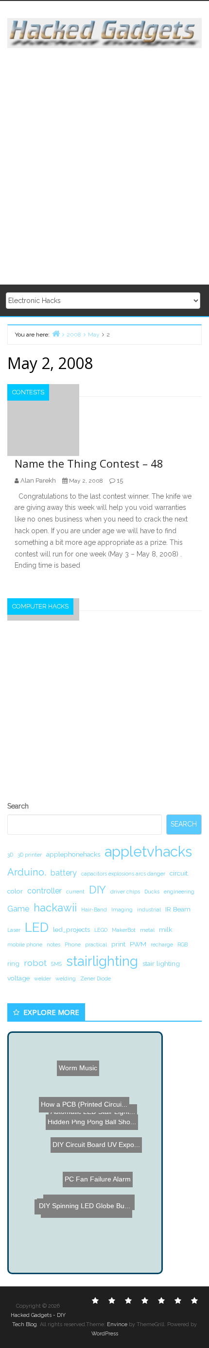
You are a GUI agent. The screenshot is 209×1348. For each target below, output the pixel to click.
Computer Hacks (40, 606)
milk (165, 929)
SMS (56, 964)
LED (37, 927)
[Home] (56, 333)
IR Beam (178, 909)
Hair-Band (94, 909)
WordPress (104, 1334)
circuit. (179, 873)
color (15, 891)
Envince (117, 1324)
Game (18, 908)
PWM (138, 944)
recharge (162, 944)
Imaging (122, 909)
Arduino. (26, 872)
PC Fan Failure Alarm (96, 1191)
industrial (149, 909)
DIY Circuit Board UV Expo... (98, 1168)
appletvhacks (148, 851)
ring (13, 963)
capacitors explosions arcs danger (123, 873)
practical (96, 944)
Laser (13, 930)
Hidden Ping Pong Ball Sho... (88, 1142)
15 (120, 480)
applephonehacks (73, 854)
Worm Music (71, 1066)
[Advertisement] (104, 167)
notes (53, 944)
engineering (179, 891)
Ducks (151, 891)
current (75, 891)
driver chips (125, 891)
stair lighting (161, 963)
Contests (28, 392)
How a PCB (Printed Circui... (86, 1114)
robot (35, 963)
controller (44, 890)
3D (10, 855)
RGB (182, 944)
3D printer (29, 855)
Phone (73, 944)
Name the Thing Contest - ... (86, 1211)
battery (64, 872)
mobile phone (24, 944)
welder (42, 978)
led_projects (71, 929)
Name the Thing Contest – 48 (89, 463)
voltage (18, 978)
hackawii (55, 907)
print (118, 944)
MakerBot (124, 930)
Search (18, 806)
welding (65, 978)
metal (147, 930)
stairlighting (102, 961)
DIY (97, 889)
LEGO (100, 930)
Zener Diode (95, 978)
